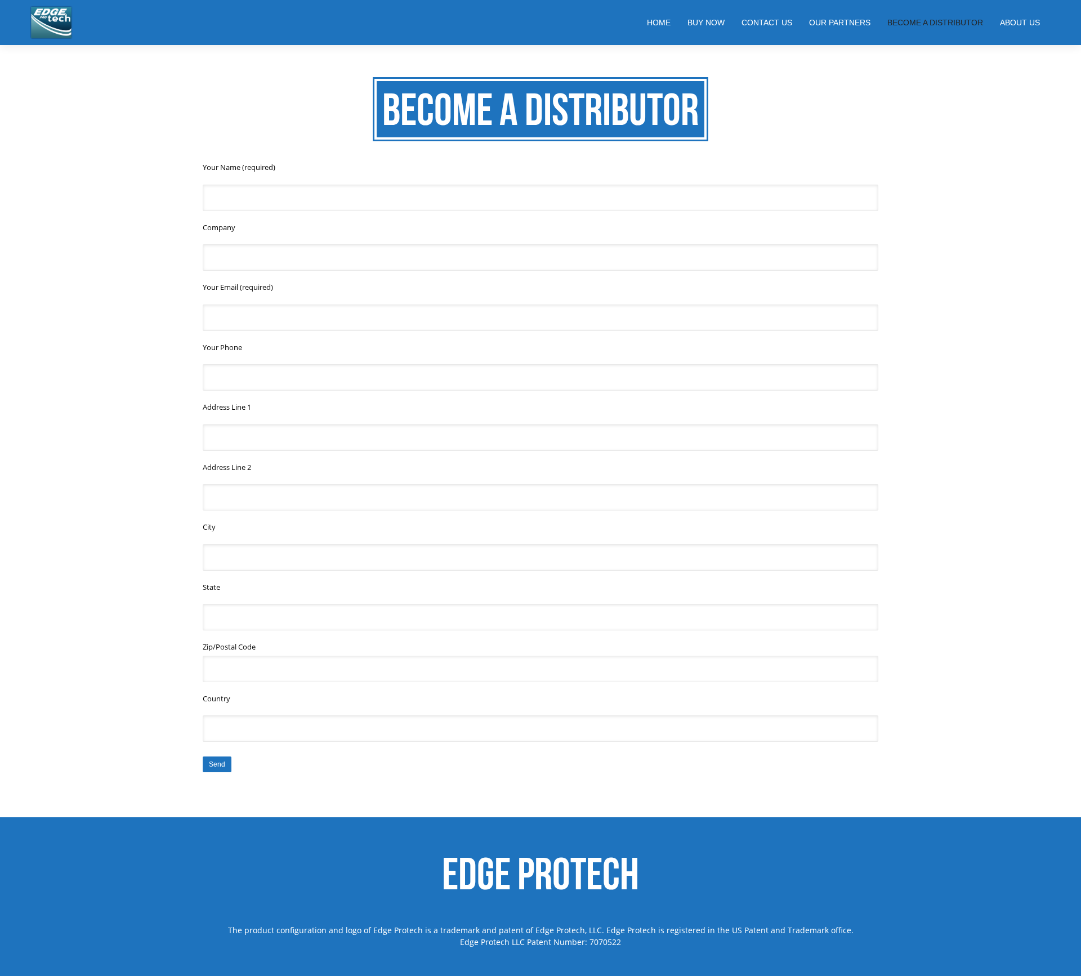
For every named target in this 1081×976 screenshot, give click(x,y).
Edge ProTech (540, 873)
